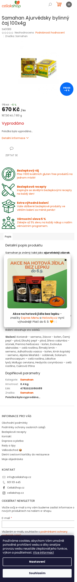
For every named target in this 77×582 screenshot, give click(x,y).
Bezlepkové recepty (14, 432)
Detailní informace (13, 138)
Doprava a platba (12, 441)
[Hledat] (50, 4)
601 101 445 (14, 482)
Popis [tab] (8, 236)
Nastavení (37, 562)
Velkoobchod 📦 (12, 450)
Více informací (43, 552)
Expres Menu (30, 318)
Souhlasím (37, 573)
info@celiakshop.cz (19, 477)
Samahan (26, 379)
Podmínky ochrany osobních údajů (23, 427)
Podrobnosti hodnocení (50, 32)
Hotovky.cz (49, 318)
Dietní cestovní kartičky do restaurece (25, 454)
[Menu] (69, 4)
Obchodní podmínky (15, 423)
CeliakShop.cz (15, 487)
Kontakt (6, 436)
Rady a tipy (9, 445)
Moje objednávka (12, 459)
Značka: (16, 36)
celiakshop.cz (15, 493)
